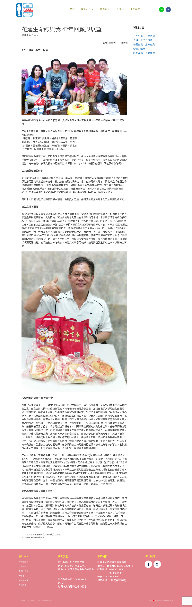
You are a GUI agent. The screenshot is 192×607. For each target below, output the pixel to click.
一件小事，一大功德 (144, 35)
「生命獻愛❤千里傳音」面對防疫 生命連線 (44, 534)
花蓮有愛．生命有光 (144, 44)
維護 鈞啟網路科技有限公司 (161, 601)
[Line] (161, 9)
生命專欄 (135, 9)
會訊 (118, 9)
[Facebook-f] (168, 9)
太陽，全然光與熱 (142, 40)
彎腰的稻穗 (139, 48)
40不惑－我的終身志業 (35, 537)
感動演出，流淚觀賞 (144, 53)
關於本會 (86, 9)
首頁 (72, 9)
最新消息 (105, 9)
